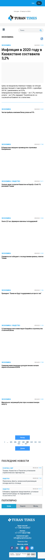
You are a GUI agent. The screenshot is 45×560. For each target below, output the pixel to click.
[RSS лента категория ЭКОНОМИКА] (42, 39)
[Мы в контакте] (17, 548)
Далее (22, 448)
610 (31, 442)
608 (23, 442)
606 (15, 442)
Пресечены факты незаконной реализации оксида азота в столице (19, 482)
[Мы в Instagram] (27, 548)
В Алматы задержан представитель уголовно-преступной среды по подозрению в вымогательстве (21, 494)
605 (11, 442)
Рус (39, 3)
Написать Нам (22, 541)
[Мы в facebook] (12, 548)
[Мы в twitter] (32, 548)
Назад (22, 437)
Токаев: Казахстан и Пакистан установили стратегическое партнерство (19, 472)
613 (19, 444)
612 (40, 442)
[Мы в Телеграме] (22, 548)
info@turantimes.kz (23, 538)
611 (36, 442)
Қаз (33, 3)
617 (26, 444)
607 (19, 442)
